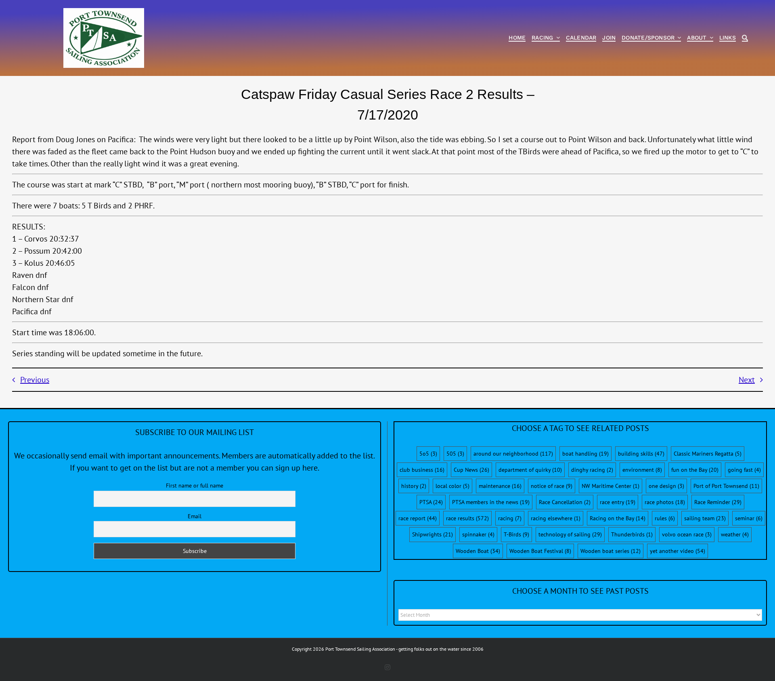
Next (747, 379)
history (413, 486)
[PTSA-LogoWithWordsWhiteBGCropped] (103, 12)
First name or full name (194, 485)
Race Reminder (717, 502)
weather (735, 534)
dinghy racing (592, 469)
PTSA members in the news (491, 502)
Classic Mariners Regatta (707, 453)
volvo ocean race (687, 534)
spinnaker (478, 534)
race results (467, 518)
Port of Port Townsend (726, 486)
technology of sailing (570, 534)
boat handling (585, 453)
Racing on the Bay (617, 518)
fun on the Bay (694, 469)
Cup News (471, 469)
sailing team (705, 518)
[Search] (745, 38)
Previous (34, 379)
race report (417, 518)
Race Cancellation (565, 502)
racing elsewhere (555, 518)
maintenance (500, 486)
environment (642, 469)
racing (510, 518)
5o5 (428, 453)
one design (666, 486)
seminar (748, 518)
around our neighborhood (513, 453)
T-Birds (516, 534)
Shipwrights (432, 534)
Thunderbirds (632, 534)
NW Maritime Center (610, 486)
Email (194, 516)
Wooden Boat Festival (540, 551)
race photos (665, 502)
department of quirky (530, 469)
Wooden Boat (478, 551)
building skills (641, 453)
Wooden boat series (610, 551)
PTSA (431, 502)
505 (455, 453)
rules (665, 518)
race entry (617, 502)
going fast (744, 469)
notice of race (551, 486)
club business (422, 469)
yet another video (677, 551)
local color (452, 486)
